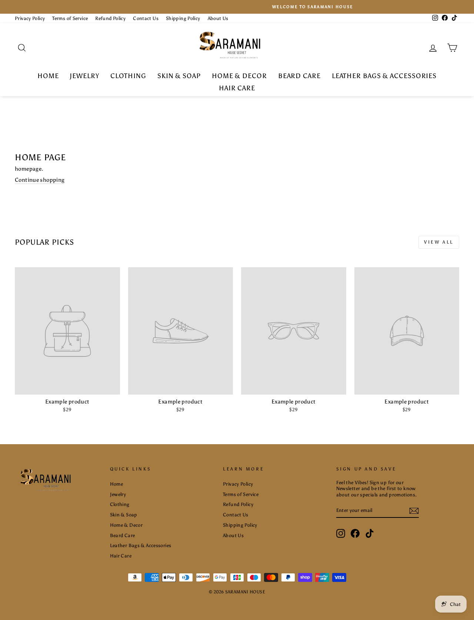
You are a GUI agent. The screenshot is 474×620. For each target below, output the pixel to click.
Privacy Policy (30, 18)
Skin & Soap (179, 76)
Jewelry (84, 76)
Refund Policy (110, 18)
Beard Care (299, 76)
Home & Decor (239, 76)
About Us (218, 18)
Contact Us (145, 18)
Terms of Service (70, 18)
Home (48, 76)
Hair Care (237, 88)
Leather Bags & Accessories (384, 76)
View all (439, 242)
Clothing (128, 76)
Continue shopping (39, 180)
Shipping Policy (183, 18)
